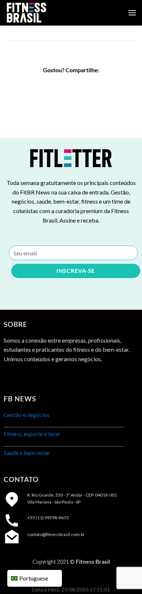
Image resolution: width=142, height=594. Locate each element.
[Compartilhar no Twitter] (71, 84)
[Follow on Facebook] (10, 377)
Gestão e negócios (27, 414)
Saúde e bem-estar (27, 452)
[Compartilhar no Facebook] (58, 84)
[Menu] (132, 13)
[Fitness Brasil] (41, 13)
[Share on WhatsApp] (45, 84)
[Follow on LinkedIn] (37, 377)
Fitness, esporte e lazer (32, 433)
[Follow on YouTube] (50, 377)
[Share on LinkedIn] (97, 84)
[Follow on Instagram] (23, 377)
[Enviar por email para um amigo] (84, 84)
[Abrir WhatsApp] (124, 575)
